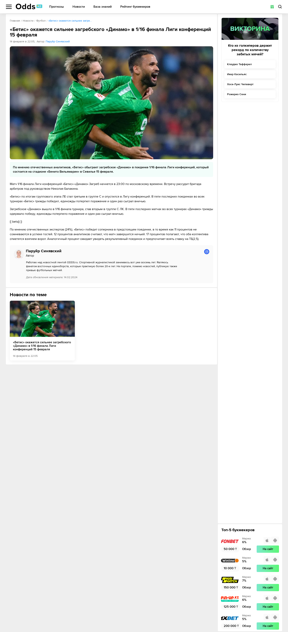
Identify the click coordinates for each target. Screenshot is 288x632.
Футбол (41, 20)
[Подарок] (272, 6)
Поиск (280, 6)
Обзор (246, 549)
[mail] (206, 251)
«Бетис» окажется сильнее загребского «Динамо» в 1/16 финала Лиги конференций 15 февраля (42, 346)
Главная (15, 20)
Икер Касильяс (237, 74)
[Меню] (9, 7)
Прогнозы (56, 7)
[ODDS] (29, 6)
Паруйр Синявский (58, 41)
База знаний (102, 7)
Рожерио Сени (236, 94)
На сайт (268, 549)
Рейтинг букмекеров (135, 7)
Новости (78, 7)
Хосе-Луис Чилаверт (240, 84)
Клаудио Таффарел (239, 64)
